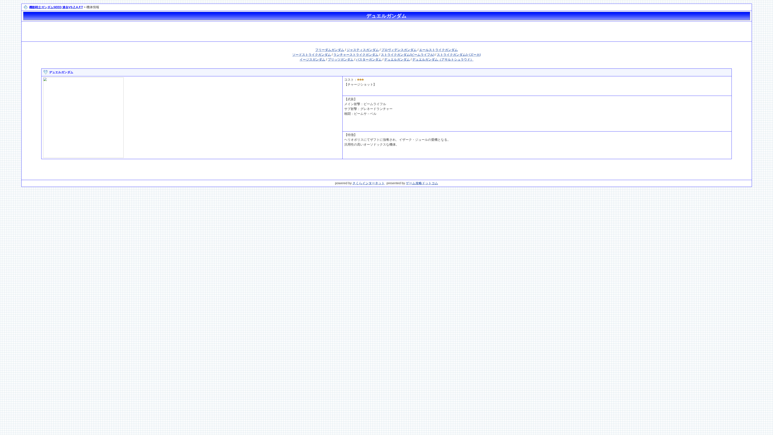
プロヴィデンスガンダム (399, 50)
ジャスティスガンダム (363, 50)
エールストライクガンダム (438, 50)
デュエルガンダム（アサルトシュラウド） (442, 59)
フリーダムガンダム (329, 50)
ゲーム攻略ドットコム (422, 183)
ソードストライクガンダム (311, 54)
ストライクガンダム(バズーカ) (459, 54)
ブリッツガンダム (340, 59)
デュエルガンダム (397, 59)
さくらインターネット (368, 183)
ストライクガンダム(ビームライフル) (407, 54)
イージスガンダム (312, 59)
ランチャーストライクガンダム (355, 54)
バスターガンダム (369, 59)
